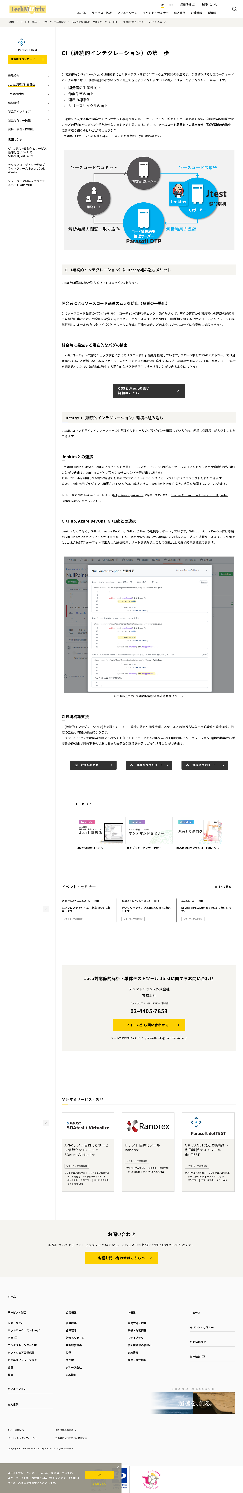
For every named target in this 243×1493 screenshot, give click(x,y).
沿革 (68, 1352)
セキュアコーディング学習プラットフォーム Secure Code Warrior (27, 168)
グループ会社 (74, 1367)
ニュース (195, 1312)
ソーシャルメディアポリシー (22, 1438)
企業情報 (71, 1312)
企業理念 (71, 1330)
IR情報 (132, 1312)
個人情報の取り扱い (65, 1430)
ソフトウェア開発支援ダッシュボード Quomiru (26, 183)
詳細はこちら (99, 1483)
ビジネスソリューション (22, 1360)
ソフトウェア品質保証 (54, 22)
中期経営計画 (74, 1345)
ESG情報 (71, 1375)
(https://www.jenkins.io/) (128, 495)
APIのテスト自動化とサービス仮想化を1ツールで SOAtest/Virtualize (27, 152)
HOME (11, 22)
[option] (99, 833)
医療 (10, 1338)
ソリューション (17, 1388)
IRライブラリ (136, 1338)
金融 (10, 1367)
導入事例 (13, 1404)
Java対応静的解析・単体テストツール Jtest (94, 22)
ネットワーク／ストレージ (24, 1330)
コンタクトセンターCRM (22, 1345)
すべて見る (224, 886)
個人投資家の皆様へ (140, 1345)
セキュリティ (16, 1323)
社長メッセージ (75, 1338)
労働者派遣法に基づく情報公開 (71, 1438)
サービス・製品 (29, 22)
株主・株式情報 (137, 1360)
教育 (10, 1375)
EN (171, 4)
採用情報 (185, 4)
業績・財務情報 (137, 1330)
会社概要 (71, 1323)
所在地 (70, 1360)
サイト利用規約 (16, 1430)
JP (162, 4)
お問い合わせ (198, 1342)
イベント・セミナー (202, 1327)
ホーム (12, 1296)
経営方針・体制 (137, 1323)
